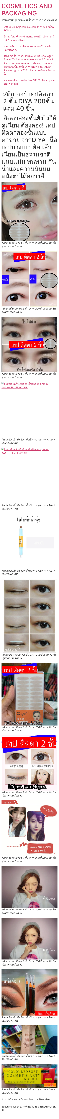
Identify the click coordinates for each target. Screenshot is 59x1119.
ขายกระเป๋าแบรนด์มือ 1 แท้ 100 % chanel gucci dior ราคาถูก (29, 82)
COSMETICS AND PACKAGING (27, 9)
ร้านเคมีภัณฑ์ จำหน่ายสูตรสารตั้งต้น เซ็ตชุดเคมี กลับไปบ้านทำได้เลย (29, 38)
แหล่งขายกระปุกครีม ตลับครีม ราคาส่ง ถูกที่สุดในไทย (29, 28)
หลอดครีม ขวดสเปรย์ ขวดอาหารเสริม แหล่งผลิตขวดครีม (27, 48)
